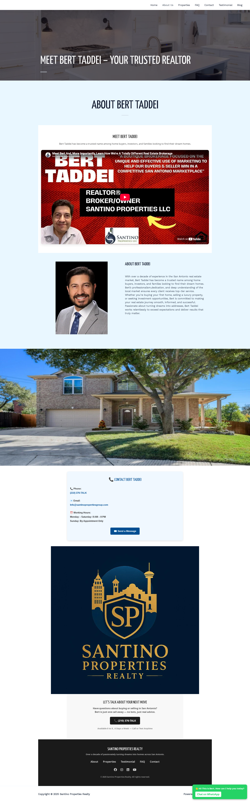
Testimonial (225, 5)
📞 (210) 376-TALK (125, 720)
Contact (209, 5)
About (94, 761)
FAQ (197, 5)
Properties (184, 5)
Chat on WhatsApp (208, 794)
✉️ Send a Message (125, 531)
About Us (167, 5)
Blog (239, 5)
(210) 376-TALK (78, 493)
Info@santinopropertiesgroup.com (89, 505)
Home (153, 5)
